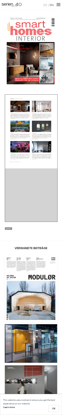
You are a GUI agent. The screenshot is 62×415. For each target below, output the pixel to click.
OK (54, 408)
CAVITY (8, 228)
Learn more (9, 407)
